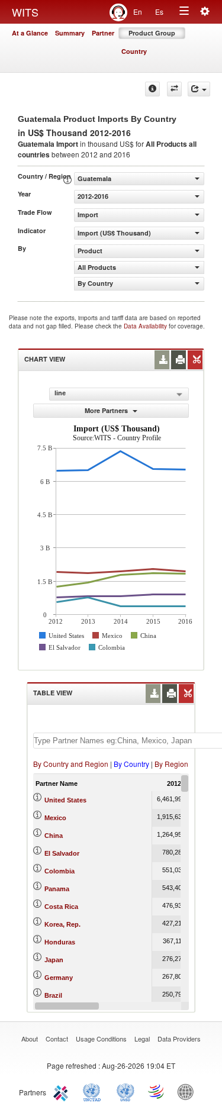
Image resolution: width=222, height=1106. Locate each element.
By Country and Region (70, 764)
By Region (171, 764)
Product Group (151, 32)
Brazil (53, 995)
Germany (58, 977)
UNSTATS (125, 1091)
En (137, 12)
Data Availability (146, 326)
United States (65, 800)
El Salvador (61, 853)
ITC (63, 1091)
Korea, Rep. (62, 924)
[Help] (152, 89)
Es (159, 12)
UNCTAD (94, 1091)
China (53, 835)
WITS (25, 12)
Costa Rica (61, 906)
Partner (103, 32)
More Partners (107, 410)
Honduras (59, 942)
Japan (53, 959)
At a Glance (30, 32)
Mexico (55, 817)
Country (134, 51)
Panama (56, 888)
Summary (70, 32)
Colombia (59, 871)
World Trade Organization (157, 1091)
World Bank (188, 1091)
